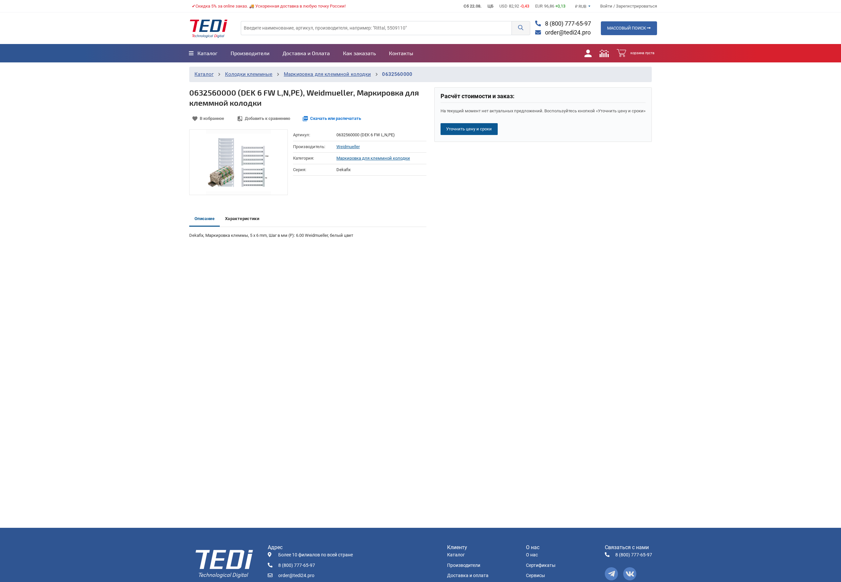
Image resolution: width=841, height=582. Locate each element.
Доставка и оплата (468, 575)
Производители (463, 565)
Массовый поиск (627, 28)
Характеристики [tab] (242, 218)
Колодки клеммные (249, 74)
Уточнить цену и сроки (469, 128)
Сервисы (535, 575)
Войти (606, 6)
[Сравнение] (604, 53)
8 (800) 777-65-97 (567, 23)
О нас (532, 555)
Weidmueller (348, 146)
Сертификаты (541, 565)
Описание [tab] (204, 218)
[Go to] (209, 28)
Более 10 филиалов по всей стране (315, 555)
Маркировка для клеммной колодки (327, 74)
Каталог (204, 74)
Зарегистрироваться (636, 6)
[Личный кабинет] (588, 53)
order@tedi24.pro (567, 32)
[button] (520, 28)
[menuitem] (203, 53)
